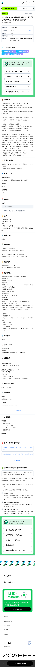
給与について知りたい (13, 81)
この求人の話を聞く (20, 663)
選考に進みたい (11, 87)
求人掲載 (6, 629)
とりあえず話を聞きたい (14, 71)
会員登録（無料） (9, 8)
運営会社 (6, 634)
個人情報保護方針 (8, 621)
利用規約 (6, 616)
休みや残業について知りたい (15, 92)
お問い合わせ (7, 625)
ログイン (25, 8)
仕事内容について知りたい (14, 76)
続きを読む (18, 410)
